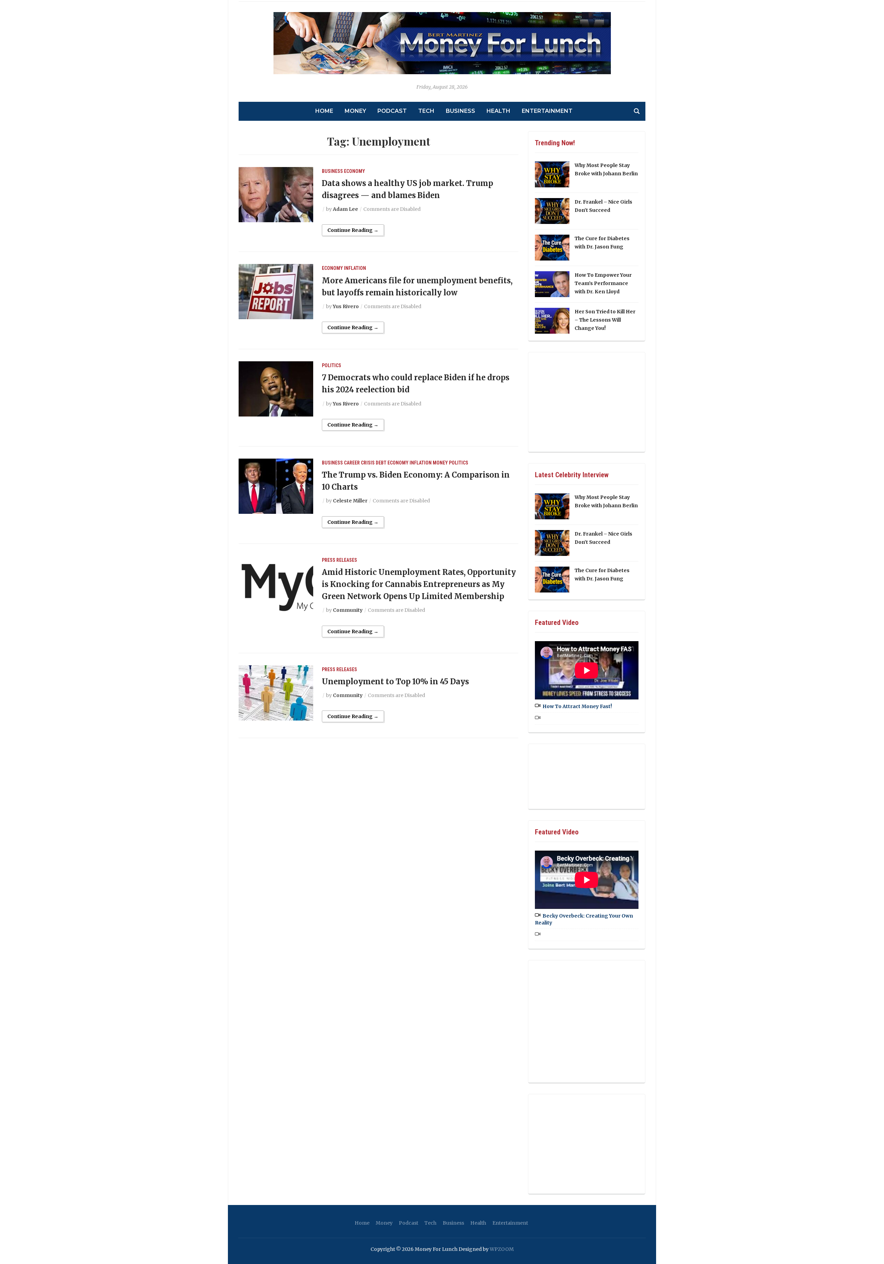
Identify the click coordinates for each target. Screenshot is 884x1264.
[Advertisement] (586, 400)
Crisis (368, 463)
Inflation (355, 268)
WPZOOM (502, 1249)
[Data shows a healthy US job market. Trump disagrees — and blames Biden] (276, 194)
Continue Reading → (352, 230)
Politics (331, 365)
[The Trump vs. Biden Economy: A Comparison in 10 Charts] (276, 486)
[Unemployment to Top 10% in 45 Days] (276, 692)
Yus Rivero (346, 306)
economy (354, 171)
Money (355, 111)
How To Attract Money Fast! (577, 706)
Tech (426, 111)
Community (348, 610)
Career (352, 463)
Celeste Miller (350, 501)
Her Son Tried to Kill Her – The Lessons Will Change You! (605, 319)
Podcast (392, 111)
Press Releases (339, 560)
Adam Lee (345, 209)
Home (324, 111)
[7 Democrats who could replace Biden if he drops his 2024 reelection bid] (276, 388)
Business (460, 111)
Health (498, 111)
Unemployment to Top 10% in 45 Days (395, 681)
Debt (381, 463)
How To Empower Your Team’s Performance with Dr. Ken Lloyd (603, 283)
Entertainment (547, 111)
